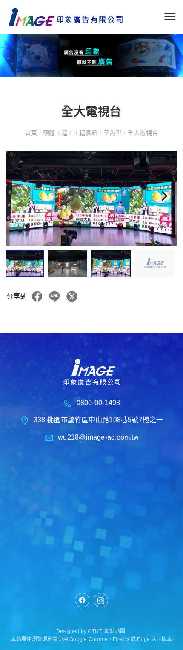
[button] (163, 198)
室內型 (112, 132)
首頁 (32, 132)
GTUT (95, 631)
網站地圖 (114, 631)
